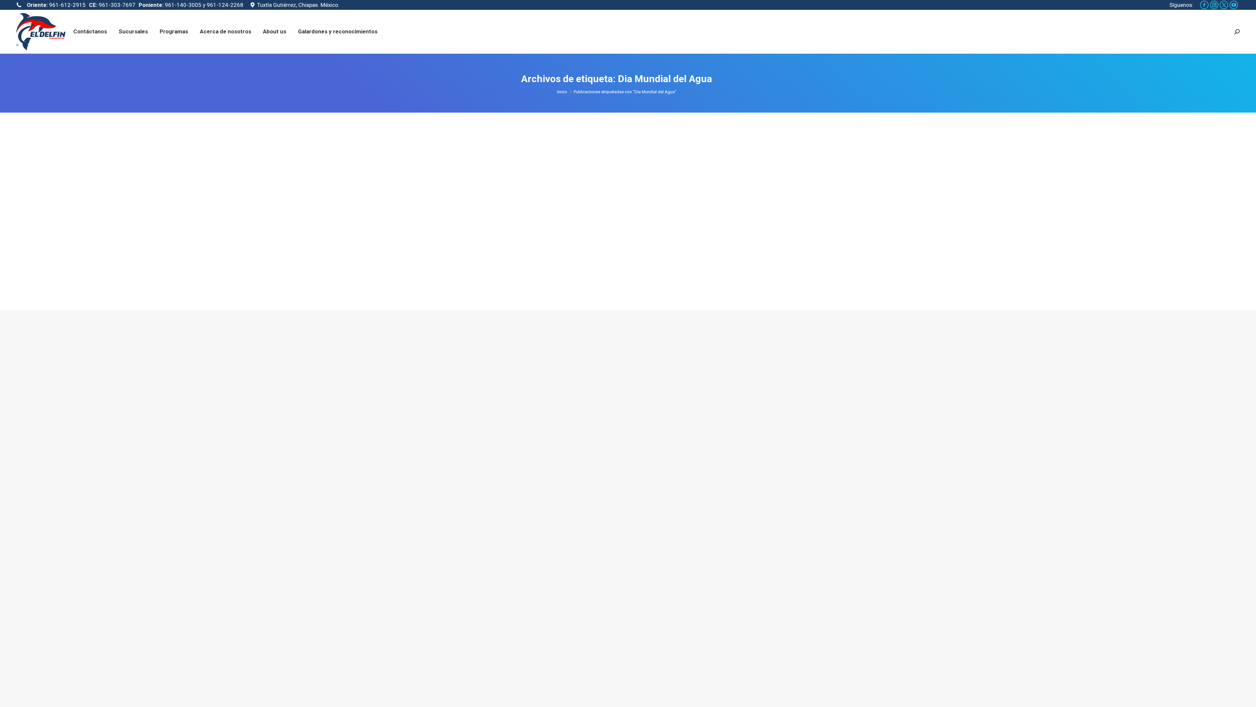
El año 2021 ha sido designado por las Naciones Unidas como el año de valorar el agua (553, 267)
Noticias (431, 278)
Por (460, 278)
